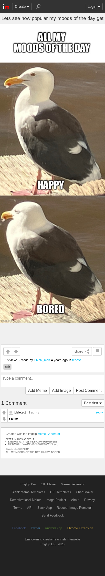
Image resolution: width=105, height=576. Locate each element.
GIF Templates (60, 492)
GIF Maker (48, 484)
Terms (17, 507)
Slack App (44, 507)
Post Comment (89, 390)
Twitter (35, 528)
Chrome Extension (80, 528)
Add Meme (37, 390)
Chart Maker (84, 492)
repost (76, 360)
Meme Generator (49, 434)
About (75, 500)
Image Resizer (56, 500)
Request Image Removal (74, 507)
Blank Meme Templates (28, 492)
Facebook (19, 528)
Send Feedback (53, 515)
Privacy (89, 500)
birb (7, 367)
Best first (91, 403)
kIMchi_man (42, 360)
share (78, 351)
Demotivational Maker (25, 500)
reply (99, 412)
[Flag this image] (97, 351)
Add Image (61, 390)
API (29, 507)
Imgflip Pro (28, 484)
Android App (53, 528)
